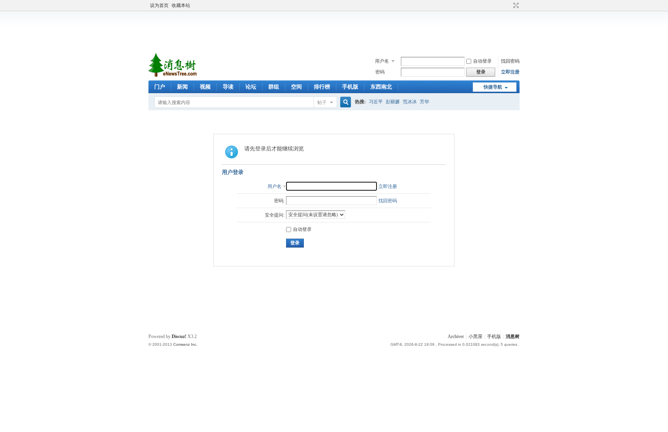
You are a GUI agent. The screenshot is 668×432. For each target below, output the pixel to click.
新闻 (182, 87)
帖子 (322, 102)
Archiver (456, 336)
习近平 (376, 101)
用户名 (382, 61)
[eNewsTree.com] (173, 76)
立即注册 (510, 72)
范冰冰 (410, 101)
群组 (273, 87)
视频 (205, 87)
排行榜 (322, 87)
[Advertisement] (335, 30)
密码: (279, 200)
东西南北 (381, 87)
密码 (380, 72)
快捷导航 (493, 87)
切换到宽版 (515, 5)
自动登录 (482, 61)
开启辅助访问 (509, 5)
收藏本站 (181, 5)
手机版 (350, 87)
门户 (159, 87)
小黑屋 (475, 336)
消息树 (513, 336)
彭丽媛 (393, 101)
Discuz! (179, 336)
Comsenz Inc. (185, 344)
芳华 (424, 101)
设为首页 (159, 5)
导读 (228, 87)
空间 (296, 87)
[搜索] (344, 102)
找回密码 (510, 61)
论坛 (250, 87)
